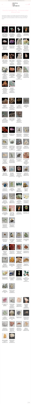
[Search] (26, 4)
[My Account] (27, 4)
